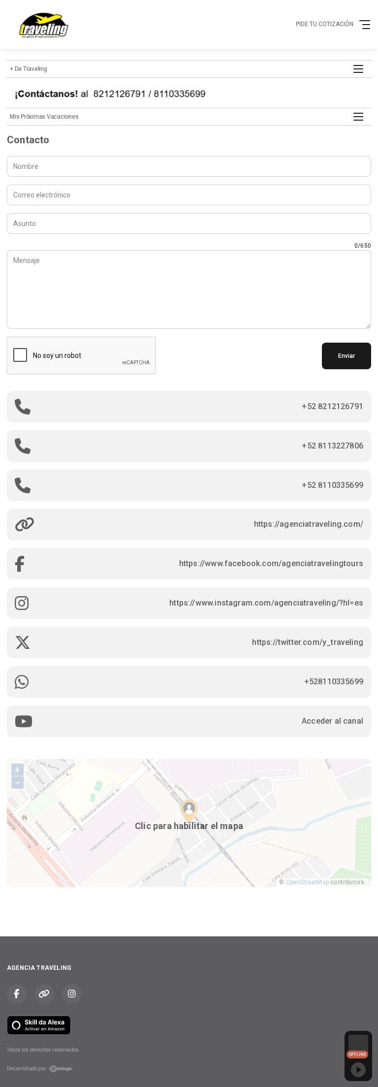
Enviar (346, 355)
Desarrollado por (26, 1068)
